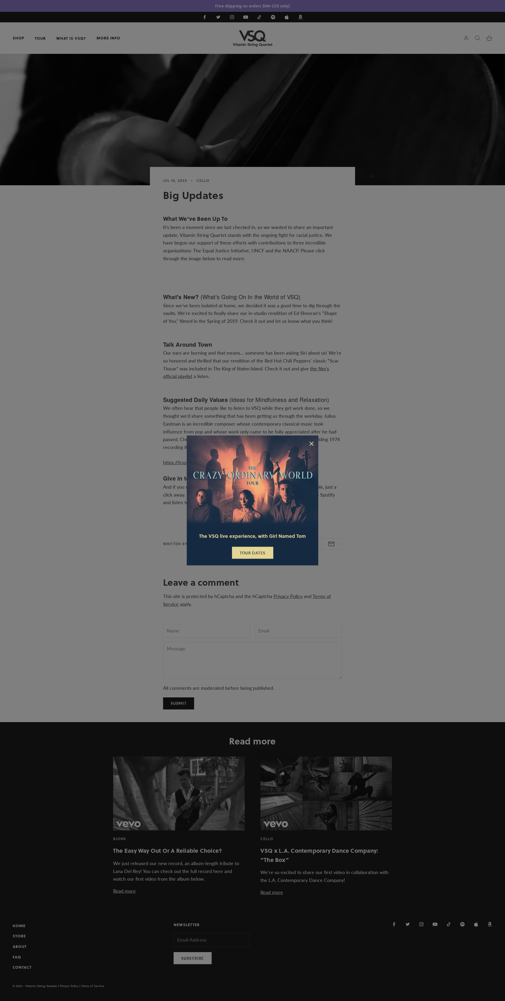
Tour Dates (253, 553)
